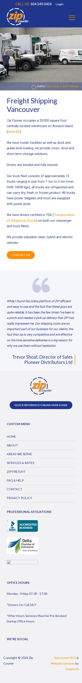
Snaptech (72, 669)
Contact (14, 489)
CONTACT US (21, 255)
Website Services (63, 663)
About (12, 445)
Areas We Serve (19, 454)
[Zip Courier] (18, 17)
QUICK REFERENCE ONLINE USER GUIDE (40, 405)
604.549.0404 (34, 4)
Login (59, 4)
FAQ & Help (15, 480)
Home (41, 86)
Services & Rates (20, 463)
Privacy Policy (19, 498)
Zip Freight (16, 471)
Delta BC (14, 131)
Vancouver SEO (65, 658)
